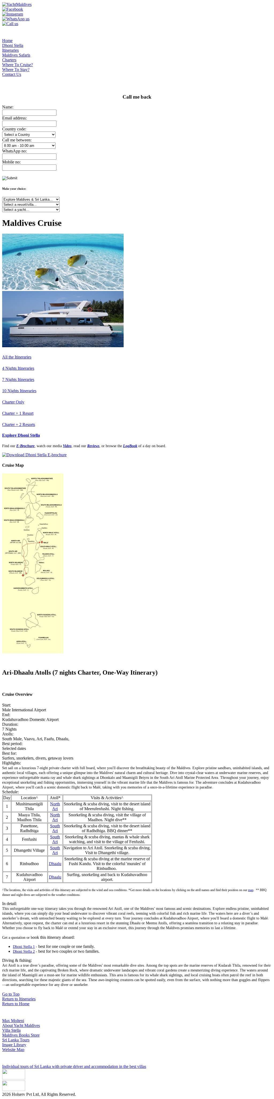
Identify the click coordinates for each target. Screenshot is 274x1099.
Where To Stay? (15, 69)
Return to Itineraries (19, 999)
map (250, 890)
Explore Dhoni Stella (21, 435)
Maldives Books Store (21, 1035)
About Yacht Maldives (21, 1025)
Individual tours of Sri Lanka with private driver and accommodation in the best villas (74, 1066)
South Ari (55, 828)
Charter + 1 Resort (17, 413)
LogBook (130, 446)
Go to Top (11, 994)
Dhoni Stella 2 (24, 952)
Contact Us (11, 74)
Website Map (13, 1049)
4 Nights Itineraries (18, 368)
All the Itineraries (16, 357)
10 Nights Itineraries (19, 390)
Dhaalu (55, 863)
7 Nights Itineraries (18, 379)
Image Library (14, 1044)
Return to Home (15, 1003)
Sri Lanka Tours (15, 1040)
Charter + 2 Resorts (18, 424)
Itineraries (10, 50)
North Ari (55, 806)
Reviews (93, 446)
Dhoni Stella (12, 45)
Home (7, 40)
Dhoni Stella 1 (24, 947)
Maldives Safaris (16, 55)
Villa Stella (11, 1030)
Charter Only (13, 402)
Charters (9, 60)
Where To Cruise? (17, 64)
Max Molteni (13, 1020)
